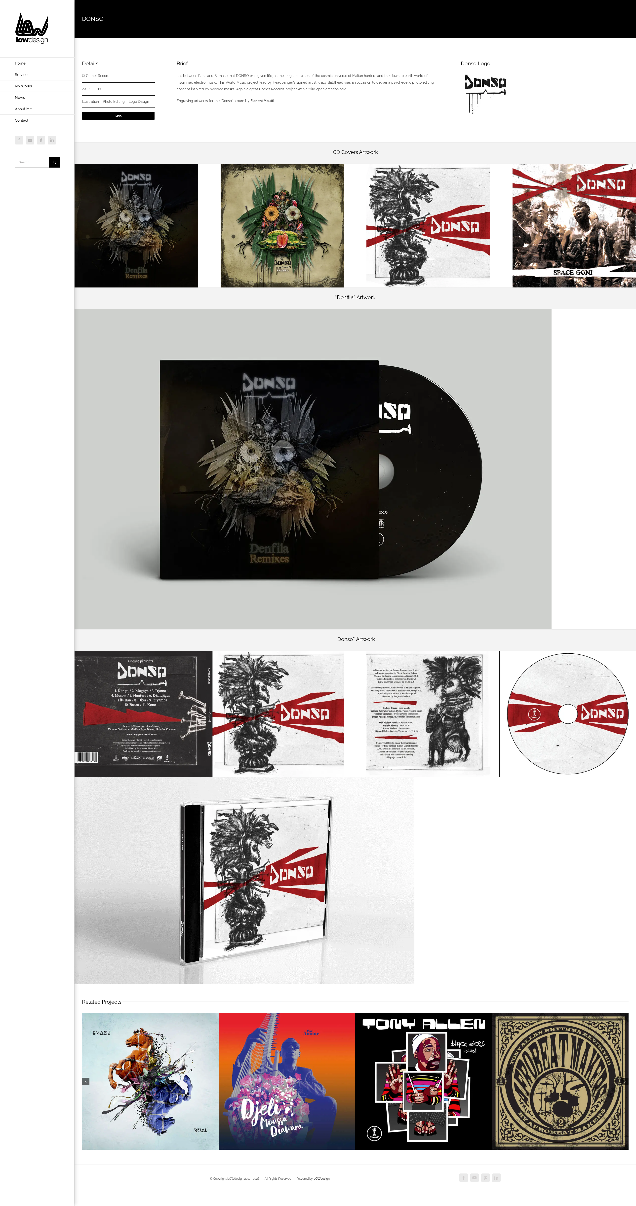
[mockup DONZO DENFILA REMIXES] (313, 311)
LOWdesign (322, 1178)
